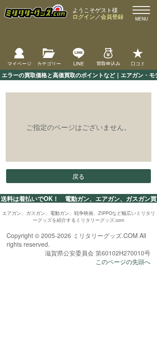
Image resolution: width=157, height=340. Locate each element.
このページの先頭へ (123, 261)
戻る (78, 176)
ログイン (83, 16)
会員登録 (112, 16)
